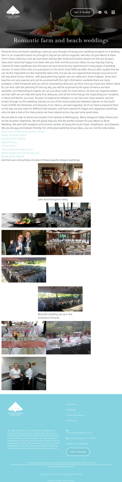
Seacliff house (9, 142)
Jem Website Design (67, 480)
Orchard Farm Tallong (13, 138)
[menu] (113, 12)
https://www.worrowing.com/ (17, 149)
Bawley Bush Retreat (12, 156)
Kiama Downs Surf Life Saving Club (20, 152)
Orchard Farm (9, 145)
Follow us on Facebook (77, 443)
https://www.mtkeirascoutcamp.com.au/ (23, 131)
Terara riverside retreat (13, 135)
